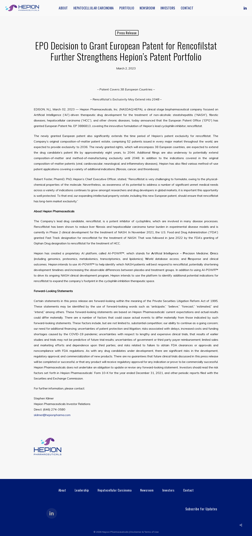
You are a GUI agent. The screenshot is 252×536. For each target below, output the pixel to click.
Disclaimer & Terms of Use (144, 531)
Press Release (127, 32)
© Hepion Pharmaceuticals (111, 531)
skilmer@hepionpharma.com (52, 415)
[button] (62, 490)
